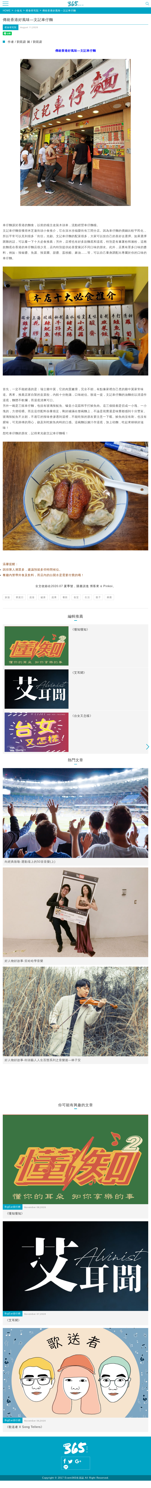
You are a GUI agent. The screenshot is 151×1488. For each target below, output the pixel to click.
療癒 (109, 597)
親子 (98, 597)
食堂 (76, 597)
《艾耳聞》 (13, 1320)
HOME (7, 10)
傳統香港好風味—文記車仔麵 (59, 10)
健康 (43, 597)
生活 (87, 597)
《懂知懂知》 (15, 1213)
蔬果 (54, 597)
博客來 (94, 586)
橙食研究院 (32, 10)
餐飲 (65, 597)
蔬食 (32, 597)
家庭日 (20, 597)
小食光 (18, 10)
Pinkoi (108, 586)
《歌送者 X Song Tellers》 (25, 1426)
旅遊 (7, 597)
